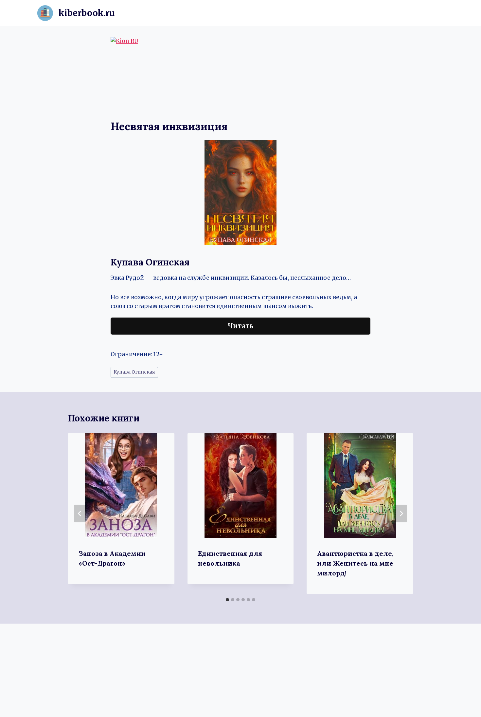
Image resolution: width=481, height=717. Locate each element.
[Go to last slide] (80, 513)
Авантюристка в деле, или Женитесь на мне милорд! (355, 563)
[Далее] (401, 513)
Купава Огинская (134, 372)
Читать (241, 326)
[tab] (227, 599)
